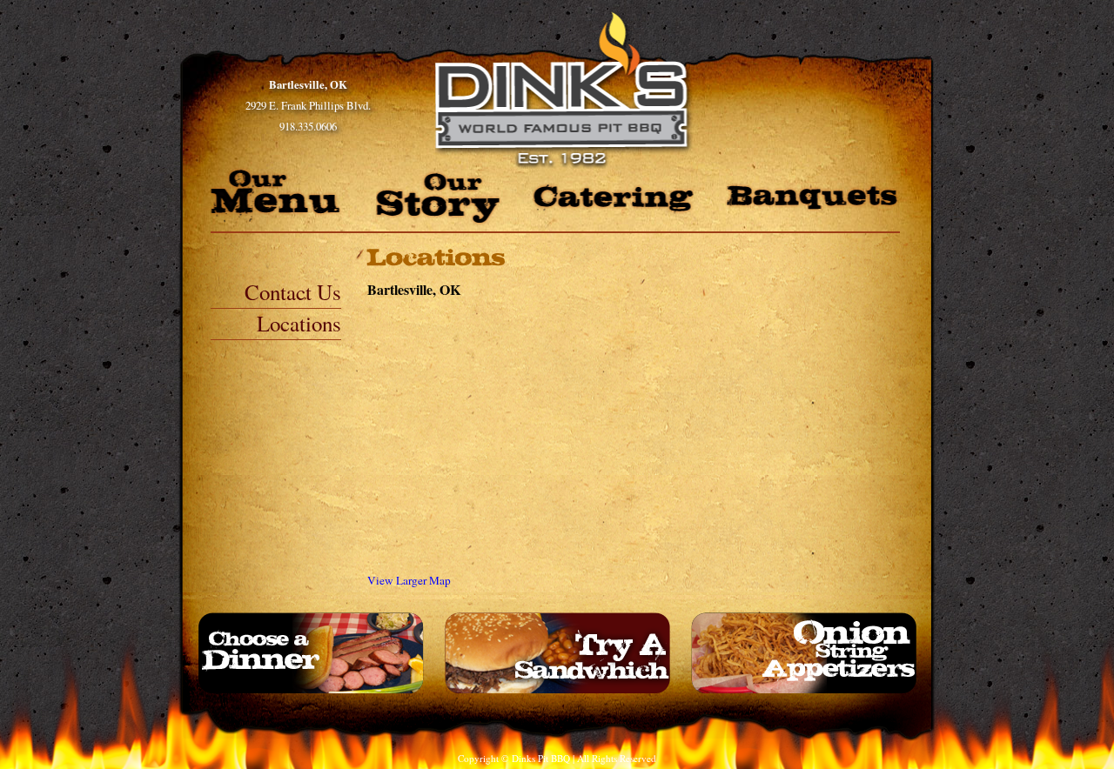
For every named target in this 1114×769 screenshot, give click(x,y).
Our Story (438, 198)
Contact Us (293, 292)
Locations (299, 323)
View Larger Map (409, 580)
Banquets (812, 198)
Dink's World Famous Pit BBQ (567, 90)
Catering (613, 199)
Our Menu (278, 195)
